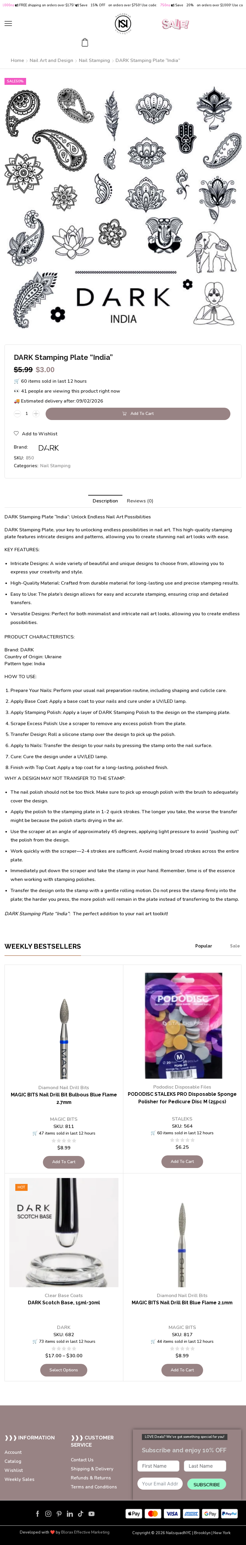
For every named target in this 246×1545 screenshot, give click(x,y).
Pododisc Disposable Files (182, 1087)
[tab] (105, 501)
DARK (63, 1327)
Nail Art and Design (51, 60)
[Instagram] (48, 1514)
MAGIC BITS (63, 1119)
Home (17, 60)
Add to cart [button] (63, 1162)
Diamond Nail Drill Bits (63, 1087)
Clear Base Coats (64, 1295)
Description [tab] (105, 501)
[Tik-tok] (81, 1514)
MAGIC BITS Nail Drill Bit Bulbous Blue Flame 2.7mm (64, 1098)
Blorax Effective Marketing (85, 1532)
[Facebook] (37, 1514)
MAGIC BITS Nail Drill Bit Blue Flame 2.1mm (182, 1303)
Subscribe (207, 1485)
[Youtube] (91, 1514)
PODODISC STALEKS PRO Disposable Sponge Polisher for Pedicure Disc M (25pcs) (182, 1098)
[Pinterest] (59, 1514)
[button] (8, 23)
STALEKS (182, 1119)
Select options (64, 1370)
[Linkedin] (70, 1514)
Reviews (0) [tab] (140, 501)
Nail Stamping (94, 60)
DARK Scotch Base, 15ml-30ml (64, 1303)
